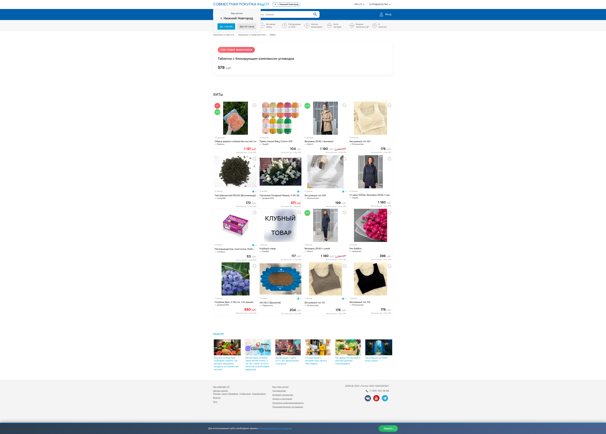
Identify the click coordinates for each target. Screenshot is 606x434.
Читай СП (218, 334)
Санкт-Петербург (230, 393)
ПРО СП (358, 4)
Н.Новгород (245, 393)
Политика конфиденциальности (288, 403)
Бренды (216, 397)
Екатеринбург (259, 393)
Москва (216, 393)
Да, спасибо (226, 26)
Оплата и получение (282, 398)
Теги (215, 401)
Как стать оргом (280, 386)
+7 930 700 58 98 (378, 390)
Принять (388, 428)
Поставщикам (279, 390)
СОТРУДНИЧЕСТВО (379, 4)
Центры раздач (220, 390)
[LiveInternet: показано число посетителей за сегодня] (220, 416)
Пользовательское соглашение (287, 406)
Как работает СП (221, 386)
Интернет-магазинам (282, 394)
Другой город (247, 26)
